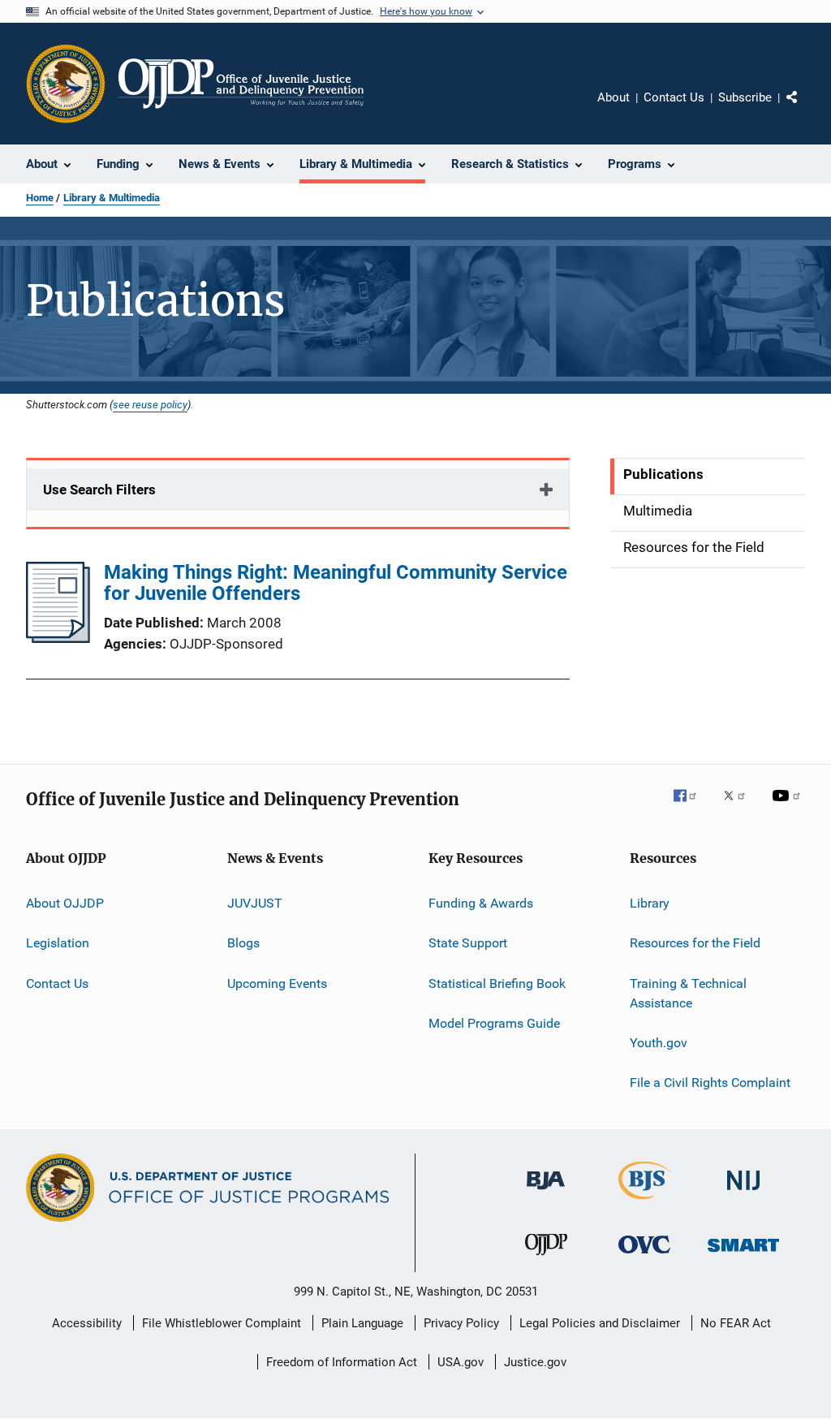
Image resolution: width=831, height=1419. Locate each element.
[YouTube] (789, 807)
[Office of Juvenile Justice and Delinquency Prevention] (546, 1258)
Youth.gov (658, 1042)
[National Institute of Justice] (743, 1193)
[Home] (241, 84)
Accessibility (87, 1323)
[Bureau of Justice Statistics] (644, 1202)
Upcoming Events (277, 983)
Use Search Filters (99, 489)
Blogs (243, 943)
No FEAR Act (735, 1323)
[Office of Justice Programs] (65, 83)
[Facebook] (691, 807)
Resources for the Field (695, 943)
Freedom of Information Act (341, 1362)
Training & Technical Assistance (688, 993)
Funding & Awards (480, 903)
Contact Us (674, 97)
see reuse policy (150, 404)
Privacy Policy (461, 1323)
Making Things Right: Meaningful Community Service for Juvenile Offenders (335, 583)
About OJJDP (65, 903)
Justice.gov (535, 1362)
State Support (467, 943)
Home (40, 198)
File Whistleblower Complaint (221, 1323)
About (613, 97)
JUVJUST (254, 903)
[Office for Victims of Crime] (644, 1256)
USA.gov (460, 1362)
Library (650, 903)
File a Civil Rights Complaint (710, 1082)
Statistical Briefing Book (497, 983)
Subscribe (745, 97)
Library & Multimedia (111, 198)
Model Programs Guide (494, 1023)
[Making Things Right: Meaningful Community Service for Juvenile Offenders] (58, 638)
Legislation (57, 943)
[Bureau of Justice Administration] (546, 1192)
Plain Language (362, 1323)
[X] (740, 807)
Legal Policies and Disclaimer (599, 1323)
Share (805, 108)
